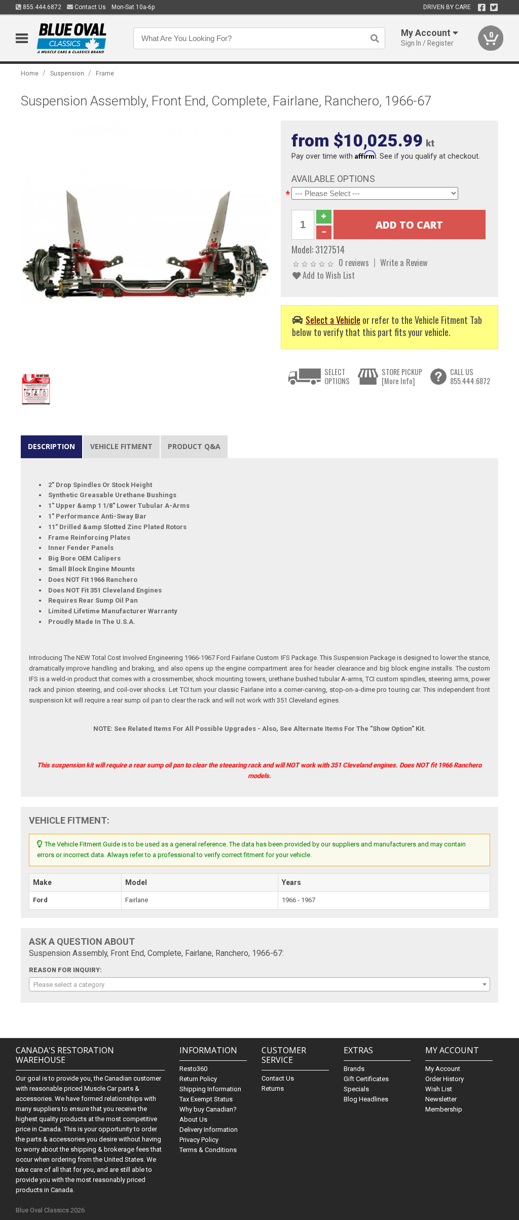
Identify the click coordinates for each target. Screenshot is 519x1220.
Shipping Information (210, 1089)
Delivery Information (208, 1129)
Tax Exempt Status (206, 1099)
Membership (443, 1109)
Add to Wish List (328, 275)
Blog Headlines (366, 1099)
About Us (193, 1119)
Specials (356, 1089)
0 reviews (354, 262)
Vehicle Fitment (121, 446)
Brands (354, 1069)
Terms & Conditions (208, 1150)
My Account (442, 1069)
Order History (444, 1079)
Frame (105, 73)
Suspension (67, 73)
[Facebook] (482, 8)
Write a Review (404, 262)
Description (51, 446)
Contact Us (89, 7)
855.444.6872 (41, 7)
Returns (273, 1088)
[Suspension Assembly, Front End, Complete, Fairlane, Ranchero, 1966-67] (146, 244)
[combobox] (260, 984)
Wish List (438, 1089)
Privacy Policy (198, 1139)
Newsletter (441, 1099)
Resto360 (193, 1069)
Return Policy (198, 1079)
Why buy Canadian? (208, 1109)
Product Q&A (194, 446)
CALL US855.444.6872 (470, 376)
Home (30, 73)
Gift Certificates (366, 1079)
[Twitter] (494, 8)
